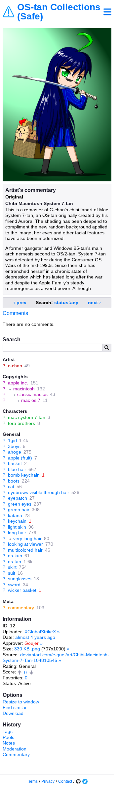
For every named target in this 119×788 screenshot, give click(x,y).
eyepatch (17, 498)
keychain (17, 521)
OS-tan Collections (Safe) (58, 12)
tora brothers (21, 423)
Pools (8, 737)
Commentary (16, 754)
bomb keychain (24, 475)
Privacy (48, 781)
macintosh (24, 388)
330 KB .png (27, 648)
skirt (12, 567)
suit (11, 573)
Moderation (14, 748)
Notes (9, 743)
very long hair (27, 538)
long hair (17, 532)
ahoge (14, 452)
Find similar (15, 707)
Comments (15, 313)
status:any (66, 302)
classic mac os (32, 394)
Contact (65, 781)
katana (15, 515)
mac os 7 (30, 400)
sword (14, 584)
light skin (17, 527)
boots (14, 481)
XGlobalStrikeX (40, 631)
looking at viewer (25, 544)
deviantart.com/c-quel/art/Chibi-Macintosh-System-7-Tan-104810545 (56, 657)
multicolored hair (25, 550)
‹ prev (20, 302)
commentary (21, 607)
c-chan (15, 365)
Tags (8, 731)
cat (11, 486)
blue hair (17, 469)
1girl (12, 440)
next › (94, 302)
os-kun (15, 555)
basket (15, 463)
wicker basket (22, 590)
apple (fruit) (20, 457)
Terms (32, 781)
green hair (18, 509)
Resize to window (21, 701)
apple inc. (18, 382)
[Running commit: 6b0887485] (78, 781)
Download (13, 713)
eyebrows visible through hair (38, 492)
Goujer (31, 643)
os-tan (14, 561)
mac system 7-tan (26, 417)
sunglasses (19, 578)
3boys (14, 446)
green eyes (19, 504)
